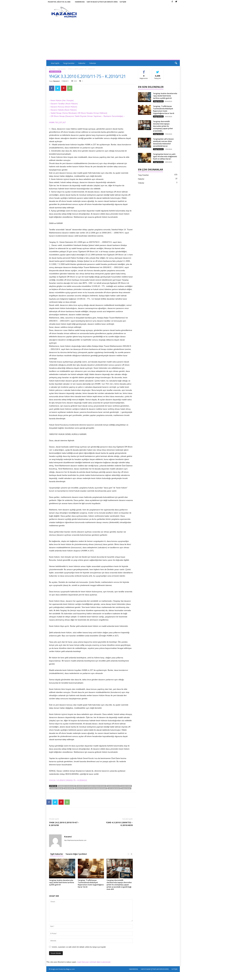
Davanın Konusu (113, 786)
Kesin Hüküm (69, 788)
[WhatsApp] (69, 88)
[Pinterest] (63, 88)
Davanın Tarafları (56, 788)
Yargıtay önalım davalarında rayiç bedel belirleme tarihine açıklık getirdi (61, 882)
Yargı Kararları (68, 63)
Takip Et (157, 71)
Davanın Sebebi (126, 786)
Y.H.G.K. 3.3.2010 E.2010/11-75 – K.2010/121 (68, 780)
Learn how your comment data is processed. (94, 962)
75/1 (57, 122)
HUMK (51, 122)
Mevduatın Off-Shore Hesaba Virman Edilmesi (91, 788)
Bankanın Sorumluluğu (67, 786)
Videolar (92, 63)
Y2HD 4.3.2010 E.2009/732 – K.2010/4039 (119, 823)
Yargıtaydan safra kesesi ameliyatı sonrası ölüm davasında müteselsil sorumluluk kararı (163, 142)
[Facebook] (172, 2)
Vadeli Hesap (126, 788)
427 (64, 122)
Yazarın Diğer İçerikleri (76, 854)
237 (60, 122)
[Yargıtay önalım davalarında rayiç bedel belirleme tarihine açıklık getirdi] (62, 868)
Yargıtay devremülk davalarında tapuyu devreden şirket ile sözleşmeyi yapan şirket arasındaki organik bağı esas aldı (119, 884)
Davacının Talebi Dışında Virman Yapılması (91, 786)
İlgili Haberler (56, 854)
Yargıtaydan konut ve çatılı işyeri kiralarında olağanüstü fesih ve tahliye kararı (165, 156)
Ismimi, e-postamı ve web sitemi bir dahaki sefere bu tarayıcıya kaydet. (79, 947)
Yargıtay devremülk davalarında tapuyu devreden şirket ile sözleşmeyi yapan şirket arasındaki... (163, 126)
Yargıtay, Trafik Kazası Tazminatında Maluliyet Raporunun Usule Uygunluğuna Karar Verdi (91, 883)
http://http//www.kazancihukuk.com (75, 840)
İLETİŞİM (123, 2)
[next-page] (131, 854)
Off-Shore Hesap (114, 788)
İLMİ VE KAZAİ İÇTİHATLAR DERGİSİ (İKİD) (102, 2)
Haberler (81, 63)
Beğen (144, 71)
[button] (176, 63)
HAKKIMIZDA (80, 2)
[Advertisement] (113, 40)
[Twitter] (176, 2)
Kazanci (56, 81)
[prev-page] (128, 854)
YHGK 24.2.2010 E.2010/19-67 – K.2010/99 (64, 823)
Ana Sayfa (55, 63)
